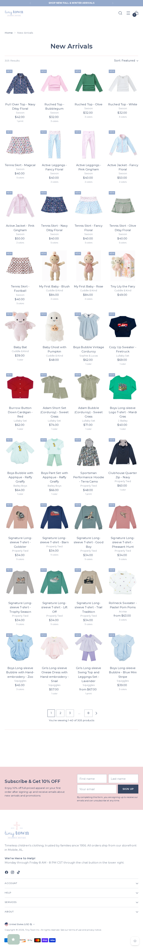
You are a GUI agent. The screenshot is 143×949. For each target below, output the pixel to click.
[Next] (113, 3)
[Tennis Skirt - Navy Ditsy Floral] (54, 205)
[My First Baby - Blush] (54, 265)
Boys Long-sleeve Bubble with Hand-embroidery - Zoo (20, 672)
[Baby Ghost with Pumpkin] (54, 326)
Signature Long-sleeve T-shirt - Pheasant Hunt (123, 542)
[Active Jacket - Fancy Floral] (122, 144)
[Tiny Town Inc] (14, 13)
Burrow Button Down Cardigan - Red (20, 412)
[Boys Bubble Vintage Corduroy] (88, 326)
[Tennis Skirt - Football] (20, 265)
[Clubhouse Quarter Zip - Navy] (122, 452)
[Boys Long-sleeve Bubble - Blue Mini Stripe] (122, 647)
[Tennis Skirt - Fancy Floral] (88, 205)
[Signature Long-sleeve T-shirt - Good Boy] (88, 517)
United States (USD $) (20, 924)
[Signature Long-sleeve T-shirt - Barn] (54, 517)
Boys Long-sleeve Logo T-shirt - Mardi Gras (123, 412)
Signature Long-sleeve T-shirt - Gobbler (20, 542)
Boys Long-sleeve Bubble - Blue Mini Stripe (122, 672)
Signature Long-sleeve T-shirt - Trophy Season (20, 607)
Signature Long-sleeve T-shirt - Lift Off (54, 607)
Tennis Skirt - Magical (20, 165)
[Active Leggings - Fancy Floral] (54, 144)
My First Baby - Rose (88, 286)
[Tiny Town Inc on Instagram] (13, 872)
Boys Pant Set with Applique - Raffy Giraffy (54, 477)
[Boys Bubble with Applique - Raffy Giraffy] (20, 452)
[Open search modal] (120, 13)
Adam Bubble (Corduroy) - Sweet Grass (88, 412)
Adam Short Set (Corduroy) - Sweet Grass (54, 412)
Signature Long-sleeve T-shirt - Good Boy (89, 542)
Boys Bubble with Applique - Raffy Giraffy (20, 477)
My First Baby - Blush (54, 286)
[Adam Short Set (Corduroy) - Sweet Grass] (54, 387)
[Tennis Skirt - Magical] (20, 144)
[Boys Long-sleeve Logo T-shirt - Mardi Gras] (122, 387)
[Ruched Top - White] (122, 83)
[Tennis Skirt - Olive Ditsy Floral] (122, 205)
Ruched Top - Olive (88, 104)
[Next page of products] (96, 713)
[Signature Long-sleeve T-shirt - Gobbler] (20, 517)
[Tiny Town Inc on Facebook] (7, 872)
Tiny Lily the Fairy (123, 286)
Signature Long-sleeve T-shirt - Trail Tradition (88, 607)
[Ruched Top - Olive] (88, 83)
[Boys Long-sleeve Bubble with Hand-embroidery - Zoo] (20, 647)
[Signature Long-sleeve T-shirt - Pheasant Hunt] (122, 517)
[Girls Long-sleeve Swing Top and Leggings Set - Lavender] (88, 647)
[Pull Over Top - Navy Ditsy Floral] (20, 83)
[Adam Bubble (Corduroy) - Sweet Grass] (88, 387)
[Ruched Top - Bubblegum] (54, 83)
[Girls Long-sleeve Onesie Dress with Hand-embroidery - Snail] (54, 647)
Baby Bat (20, 347)
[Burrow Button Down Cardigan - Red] (20, 387)
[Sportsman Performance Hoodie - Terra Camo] (88, 452)
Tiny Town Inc (32, 930)
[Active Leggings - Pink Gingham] (88, 144)
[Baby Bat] (20, 326)
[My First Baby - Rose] (88, 265)
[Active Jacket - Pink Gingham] (20, 205)
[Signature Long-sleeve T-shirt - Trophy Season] (20, 582)
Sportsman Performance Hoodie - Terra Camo (88, 477)
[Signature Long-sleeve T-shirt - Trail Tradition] (88, 582)
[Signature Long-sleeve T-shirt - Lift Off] (54, 582)
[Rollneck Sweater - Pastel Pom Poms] (122, 582)
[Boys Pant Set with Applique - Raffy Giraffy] (54, 452)
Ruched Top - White (122, 104)
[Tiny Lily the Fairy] (122, 265)
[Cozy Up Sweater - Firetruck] (122, 326)
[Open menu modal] (128, 13)
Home (9, 32)
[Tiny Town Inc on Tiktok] (19, 872)
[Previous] (30, 3)
